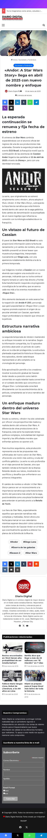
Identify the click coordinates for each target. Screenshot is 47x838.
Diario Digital (13, 91)
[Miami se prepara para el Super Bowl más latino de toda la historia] (35, 675)
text (6, 793)
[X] (11, 102)
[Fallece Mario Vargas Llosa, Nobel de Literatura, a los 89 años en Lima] (12, 675)
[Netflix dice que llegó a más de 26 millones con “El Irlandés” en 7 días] (35, 647)
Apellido (6, 779)
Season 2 (15, 553)
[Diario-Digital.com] (12, 18)
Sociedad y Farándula (27, 60)
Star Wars (32, 553)
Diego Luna (30, 542)
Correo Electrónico (11, 760)
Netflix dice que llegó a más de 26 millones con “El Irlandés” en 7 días (34, 659)
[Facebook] (5, 102)
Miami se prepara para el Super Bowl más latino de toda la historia (34, 687)
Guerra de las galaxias (24, 547)
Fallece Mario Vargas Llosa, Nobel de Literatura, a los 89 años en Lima (12, 687)
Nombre (6, 770)
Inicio (15, 60)
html (6, 791)
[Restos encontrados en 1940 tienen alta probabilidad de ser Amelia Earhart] (12, 647)
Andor (15, 542)
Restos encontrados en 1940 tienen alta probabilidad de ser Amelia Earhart (12, 659)
